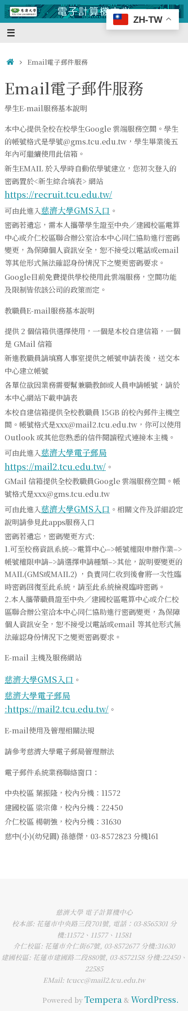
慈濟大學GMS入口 (75, 210)
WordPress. (155, 999)
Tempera (103, 999)
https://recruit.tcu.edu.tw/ (58, 194)
